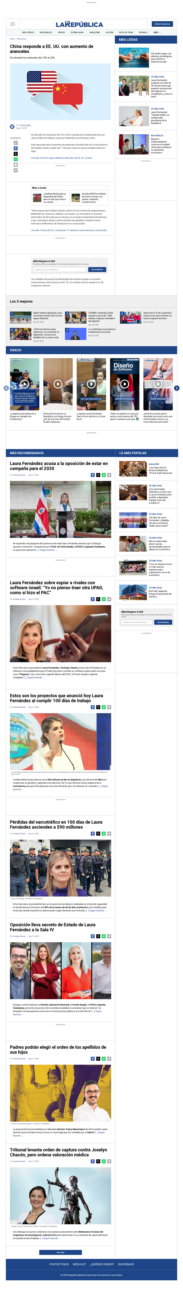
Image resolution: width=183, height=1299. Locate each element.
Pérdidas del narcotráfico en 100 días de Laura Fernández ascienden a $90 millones (56, 825)
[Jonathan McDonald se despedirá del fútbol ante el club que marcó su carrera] (37, 198)
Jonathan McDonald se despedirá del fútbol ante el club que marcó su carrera (54, 197)
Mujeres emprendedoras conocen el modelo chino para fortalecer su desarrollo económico (161, 146)
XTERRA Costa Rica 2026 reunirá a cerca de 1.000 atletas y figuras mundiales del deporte (101, 317)
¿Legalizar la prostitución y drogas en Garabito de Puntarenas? (23, 416)
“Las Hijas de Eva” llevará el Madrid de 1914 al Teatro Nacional (160, 470)
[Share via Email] (16, 165)
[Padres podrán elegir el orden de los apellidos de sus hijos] (60, 1093)
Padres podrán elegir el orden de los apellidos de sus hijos (58, 1050)
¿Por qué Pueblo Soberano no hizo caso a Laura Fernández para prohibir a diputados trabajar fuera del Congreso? (160, 496)
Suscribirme (97, 269)
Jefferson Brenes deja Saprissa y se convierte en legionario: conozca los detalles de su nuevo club (46, 333)
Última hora (21, 39)
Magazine (154, 464)
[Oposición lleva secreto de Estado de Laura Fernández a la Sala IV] (60, 970)
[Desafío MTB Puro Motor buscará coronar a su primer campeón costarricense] (76, 198)
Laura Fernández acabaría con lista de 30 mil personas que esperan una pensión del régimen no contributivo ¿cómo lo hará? (161, 88)
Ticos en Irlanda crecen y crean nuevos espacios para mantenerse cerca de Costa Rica (160, 569)
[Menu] (13, 24)
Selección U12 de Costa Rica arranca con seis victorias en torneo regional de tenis (157, 316)
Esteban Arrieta (19, 475)
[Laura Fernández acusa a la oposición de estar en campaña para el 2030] (60, 509)
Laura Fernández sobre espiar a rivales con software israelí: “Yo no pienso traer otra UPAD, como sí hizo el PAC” (56, 587)
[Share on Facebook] (16, 148)
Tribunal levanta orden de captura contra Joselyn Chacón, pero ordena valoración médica (58, 1152)
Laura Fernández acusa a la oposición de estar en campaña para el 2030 (59, 466)
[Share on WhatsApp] (16, 159)
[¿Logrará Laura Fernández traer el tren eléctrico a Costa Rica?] (91, 384)
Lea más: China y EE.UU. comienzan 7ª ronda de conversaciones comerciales (69, 230)
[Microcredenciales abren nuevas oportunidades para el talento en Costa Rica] (133, 544)
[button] (162, 24)
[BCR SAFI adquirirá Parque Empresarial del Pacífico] (133, 592)
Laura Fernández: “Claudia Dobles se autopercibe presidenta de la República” (160, 117)
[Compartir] (16, 170)
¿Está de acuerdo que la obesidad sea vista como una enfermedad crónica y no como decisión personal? (157, 417)
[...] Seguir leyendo (45, 550)
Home (12, 39)
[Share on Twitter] (16, 154)
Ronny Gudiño (25, 125)
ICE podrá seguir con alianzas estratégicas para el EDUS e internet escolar (161, 57)
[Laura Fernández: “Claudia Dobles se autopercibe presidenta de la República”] (134, 116)
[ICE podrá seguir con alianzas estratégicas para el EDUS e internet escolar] (134, 58)
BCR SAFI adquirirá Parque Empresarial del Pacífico (160, 594)
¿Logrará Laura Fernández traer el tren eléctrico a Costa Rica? (91, 416)
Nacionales (157, 135)
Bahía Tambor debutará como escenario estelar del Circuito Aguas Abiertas (47, 316)
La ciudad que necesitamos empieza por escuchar (102, 330)
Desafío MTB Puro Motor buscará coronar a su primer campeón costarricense (94, 197)
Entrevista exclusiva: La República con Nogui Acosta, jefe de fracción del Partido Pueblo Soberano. (57, 417)
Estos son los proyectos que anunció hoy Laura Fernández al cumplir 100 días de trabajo (56, 698)
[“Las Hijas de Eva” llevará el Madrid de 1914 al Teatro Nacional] (133, 469)
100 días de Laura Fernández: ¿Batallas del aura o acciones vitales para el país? (159, 521)
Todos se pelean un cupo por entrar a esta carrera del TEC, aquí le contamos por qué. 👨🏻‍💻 (124, 416)
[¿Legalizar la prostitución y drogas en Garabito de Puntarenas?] (24, 384)
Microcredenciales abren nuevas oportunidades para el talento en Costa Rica (159, 545)
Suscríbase (126, 1264)
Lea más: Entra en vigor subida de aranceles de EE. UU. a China (61, 158)
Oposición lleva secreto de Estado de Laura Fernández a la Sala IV (52, 927)
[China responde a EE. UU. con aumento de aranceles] (60, 91)
